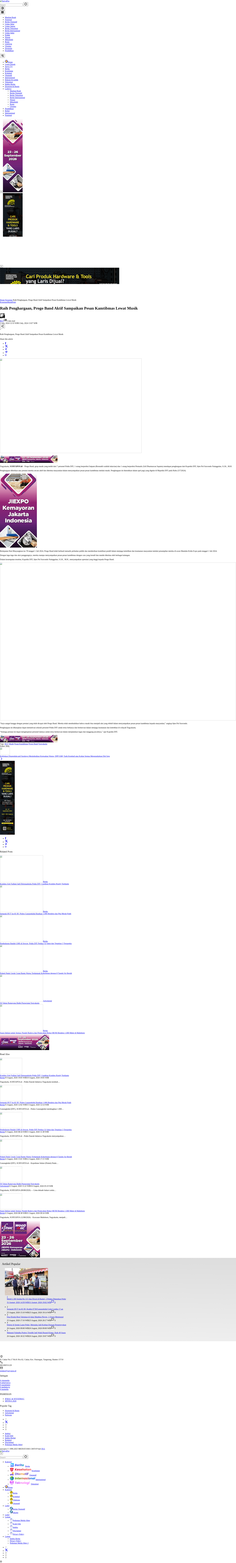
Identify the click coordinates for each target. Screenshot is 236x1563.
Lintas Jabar (9, 24)
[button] (25, 4)
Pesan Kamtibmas (21, 744)
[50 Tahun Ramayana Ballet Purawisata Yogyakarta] (21, 1001)
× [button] (1, 1453)
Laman (7, 1517)
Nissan (7, 37)
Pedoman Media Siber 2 (19, 1543)
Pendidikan (9, 51)
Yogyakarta (42, 744)
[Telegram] (6, 349)
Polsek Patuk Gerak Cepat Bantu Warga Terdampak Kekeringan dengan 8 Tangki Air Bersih (36, 973)
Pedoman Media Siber (13, 1445)
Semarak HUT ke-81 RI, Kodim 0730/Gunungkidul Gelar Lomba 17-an (35, 1309)
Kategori (8, 1462)
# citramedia (4, 1380)
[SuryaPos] (4, 1)
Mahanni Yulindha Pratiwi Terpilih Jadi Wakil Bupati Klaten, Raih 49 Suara (36, 1333)
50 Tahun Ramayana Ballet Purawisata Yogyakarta (19, 1003)
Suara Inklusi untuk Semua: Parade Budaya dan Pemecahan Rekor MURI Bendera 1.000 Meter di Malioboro (42, 1033)
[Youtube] (6, 1427)
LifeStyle (8, 44)
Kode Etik (9, 1436)
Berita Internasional (12, 31)
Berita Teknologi (11, 28)
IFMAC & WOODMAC (14, 1399)
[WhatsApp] (6, 355)
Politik (7, 35)
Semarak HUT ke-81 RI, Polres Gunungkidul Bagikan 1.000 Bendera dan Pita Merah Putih (35, 914)
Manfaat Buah (10, 17)
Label (7, 1506)
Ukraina (8, 46)
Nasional (8, 20)
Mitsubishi (9, 40)
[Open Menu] (2, 12)
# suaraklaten (5, 1385)
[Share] (2, 326)
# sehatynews (5, 1383)
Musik (9, 302)
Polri (14, 302)
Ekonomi (8, 48)
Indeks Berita (10, 1438)
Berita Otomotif (11, 22)
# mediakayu (5, 1387)
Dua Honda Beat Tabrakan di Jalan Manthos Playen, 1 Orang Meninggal (35, 1317)
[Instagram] (6, 1425)
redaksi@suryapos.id (8, 1371)
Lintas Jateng (10, 26)
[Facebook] (5, 343)
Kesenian (3, 302)
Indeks (7, 1433)
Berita (45, 882)
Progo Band (33, 744)
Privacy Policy (15, 1541)
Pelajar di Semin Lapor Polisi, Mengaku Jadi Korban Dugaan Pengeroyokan (36, 1325)
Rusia (7, 42)
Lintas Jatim (9, 33)
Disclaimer (9, 1442)
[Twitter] (6, 347)
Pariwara (8, 1415)
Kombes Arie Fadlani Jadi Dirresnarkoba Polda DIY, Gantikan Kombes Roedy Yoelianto (34, 884)
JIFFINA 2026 (10, 1401)
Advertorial (47, 1001)
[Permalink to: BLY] (2, 317)
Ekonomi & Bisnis (12, 1411)
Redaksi (8, 1440)
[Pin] (6, 353)
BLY (2, 321)
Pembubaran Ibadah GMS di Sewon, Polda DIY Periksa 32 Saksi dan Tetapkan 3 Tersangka (36, 943)
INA (43, 1449)
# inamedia (4, 1389)
